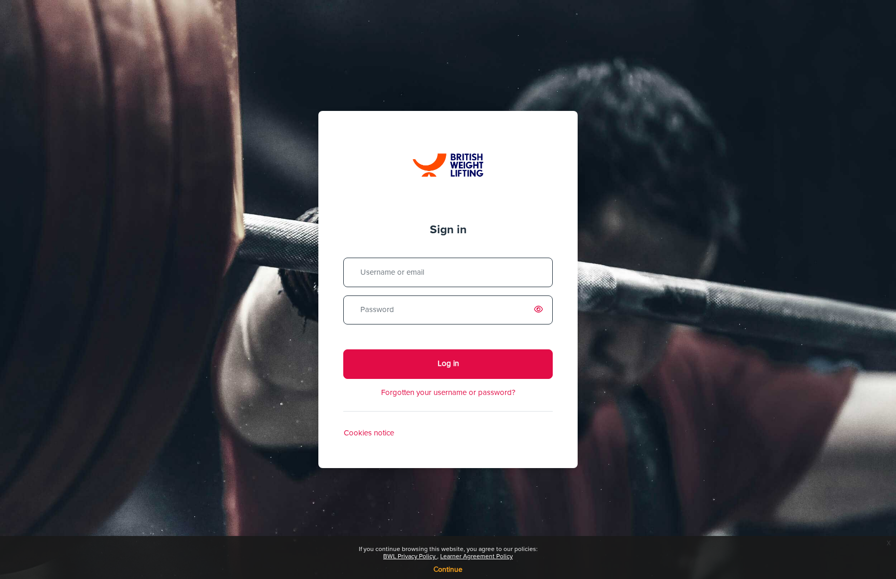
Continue (448, 569)
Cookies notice (369, 433)
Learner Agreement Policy (476, 557)
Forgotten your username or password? (448, 393)
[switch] (540, 310)
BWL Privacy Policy (410, 557)
